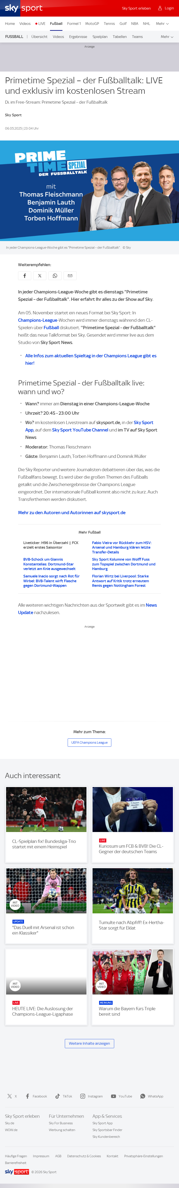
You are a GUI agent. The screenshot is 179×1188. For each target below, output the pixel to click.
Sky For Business (61, 1123)
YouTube (125, 1096)
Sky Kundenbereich (106, 1137)
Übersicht (39, 36)
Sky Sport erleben (136, 8)
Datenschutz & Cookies (84, 1156)
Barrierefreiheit (15, 1163)
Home (10, 23)
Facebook (40, 1096)
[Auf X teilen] (39, 275)
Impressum (41, 1156)
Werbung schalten (62, 1130)
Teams (137, 36)
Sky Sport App (103, 1123)
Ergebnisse (78, 36)
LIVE (41, 23)
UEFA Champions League (89, 743)
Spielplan (100, 36)
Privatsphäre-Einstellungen (143, 1156)
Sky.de (9, 1123)
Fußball (56, 23)
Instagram (95, 1096)
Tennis (109, 23)
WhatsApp (155, 1096)
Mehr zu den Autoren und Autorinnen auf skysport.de (72, 512)
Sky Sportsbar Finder (107, 1130)
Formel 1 (74, 23)
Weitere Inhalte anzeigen (89, 1043)
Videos (25, 23)
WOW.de (11, 1130)
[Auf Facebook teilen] (24, 275)
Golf (123, 23)
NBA (134, 23)
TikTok (67, 1096)
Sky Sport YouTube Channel (80, 430)
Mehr (160, 23)
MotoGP (92, 23)
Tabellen (120, 36)
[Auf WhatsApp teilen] (55, 275)
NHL (146, 23)
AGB (58, 1156)
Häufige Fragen (16, 1156)
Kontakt (112, 1156)
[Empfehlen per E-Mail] (70, 275)
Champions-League (37, 320)
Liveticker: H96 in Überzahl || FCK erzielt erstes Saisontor (50, 545)
